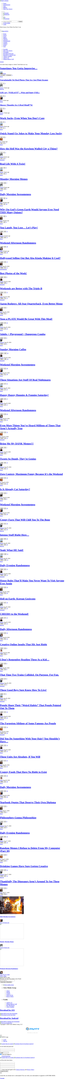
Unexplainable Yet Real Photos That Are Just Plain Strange (24, 80)
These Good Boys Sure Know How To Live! (23, 690)
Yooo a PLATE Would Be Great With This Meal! (26, 318)
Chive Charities (10, 1007)
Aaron (1, 87)
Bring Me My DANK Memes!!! (17, 443)
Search (5, 35)
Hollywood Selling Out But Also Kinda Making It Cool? (30, 258)
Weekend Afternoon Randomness (18, 242)
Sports (4, 45)
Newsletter (6, 52)
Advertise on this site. (32, 1032)
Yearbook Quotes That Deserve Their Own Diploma (28, 802)
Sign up (5, 1041)
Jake (1, 220)
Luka (1, 296)
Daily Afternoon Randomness (16, 629)
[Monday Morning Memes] (32, 931)
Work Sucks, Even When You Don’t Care (22, 118)
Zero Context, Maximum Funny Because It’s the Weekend (31, 474)
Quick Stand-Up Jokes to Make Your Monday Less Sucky (31, 133)
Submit (2, 61)
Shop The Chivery (7, 9)
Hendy (1, 113)
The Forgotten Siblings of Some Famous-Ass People (28, 723)
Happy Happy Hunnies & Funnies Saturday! (24, 395)
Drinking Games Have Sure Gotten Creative (24, 866)
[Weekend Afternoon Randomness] (32, 957)
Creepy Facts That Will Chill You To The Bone (25, 519)
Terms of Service (20, 1069)
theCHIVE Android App (9, 55)
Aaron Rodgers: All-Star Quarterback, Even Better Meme (31, 303)
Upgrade (2, 1078)
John (1, 251)
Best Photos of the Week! (13, 273)
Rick (1, 100)
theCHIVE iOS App (8, 53)
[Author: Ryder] (1, 73)
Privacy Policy (10, 996)
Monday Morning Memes (14, 179)
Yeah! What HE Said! (11, 550)
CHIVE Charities (7, 56)
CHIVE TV (6, 57)
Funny (4, 3)
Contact (8, 993)
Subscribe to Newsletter (6, 982)
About (8, 991)
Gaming (5, 42)
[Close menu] (0, 31)
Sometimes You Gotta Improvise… (18, 68)
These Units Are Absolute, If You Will (20, 756)
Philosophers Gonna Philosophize (18, 817)
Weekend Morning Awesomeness (17, 364)
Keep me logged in (6, 1054)
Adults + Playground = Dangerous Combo (22, 334)
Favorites (5, 49)
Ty (0, 141)
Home (4, 34)
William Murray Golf (8, 59)
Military (5, 7)
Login (4, 1039)
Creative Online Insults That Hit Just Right (23, 644)
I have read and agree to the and (18, 1069)
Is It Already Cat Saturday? (15, 489)
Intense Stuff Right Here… (14, 534)
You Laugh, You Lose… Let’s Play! (19, 227)
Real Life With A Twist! (12, 163)
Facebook (26, 1043)
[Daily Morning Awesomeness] (32, 905)
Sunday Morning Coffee (13, 349)
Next (5, 976)
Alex (1, 497)
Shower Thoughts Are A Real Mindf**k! (16, 105)
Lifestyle (5, 39)
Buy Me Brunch (10, 1005)
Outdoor (5, 43)
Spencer (2, 342)
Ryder (4, 73)
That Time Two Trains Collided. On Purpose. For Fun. (29, 674)
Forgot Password (5, 1056)
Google (11, 1043)
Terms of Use (9, 995)
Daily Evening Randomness (15, 565)
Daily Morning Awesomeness (15, 194)
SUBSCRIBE (6, 23)
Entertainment (6, 4)
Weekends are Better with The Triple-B (21, 288)
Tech (4, 6)
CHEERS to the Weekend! (14, 614)
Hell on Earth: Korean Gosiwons (17, 598)
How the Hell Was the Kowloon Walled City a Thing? (29, 148)
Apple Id (31, 1043)
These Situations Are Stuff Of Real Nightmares (25, 379)
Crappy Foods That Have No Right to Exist (23, 772)
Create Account (4, 1071)
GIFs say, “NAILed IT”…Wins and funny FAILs (20, 93)
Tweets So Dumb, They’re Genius (18, 458)
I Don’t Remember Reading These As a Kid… (24, 659)
